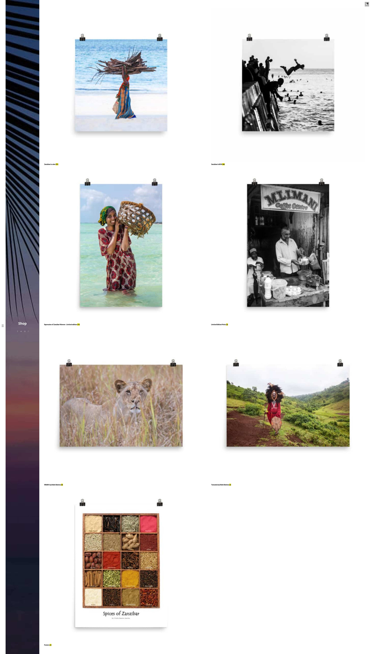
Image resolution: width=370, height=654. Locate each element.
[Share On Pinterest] (25, 331)
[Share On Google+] (28, 331)
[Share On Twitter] (21, 331)
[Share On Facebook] (17, 331)
